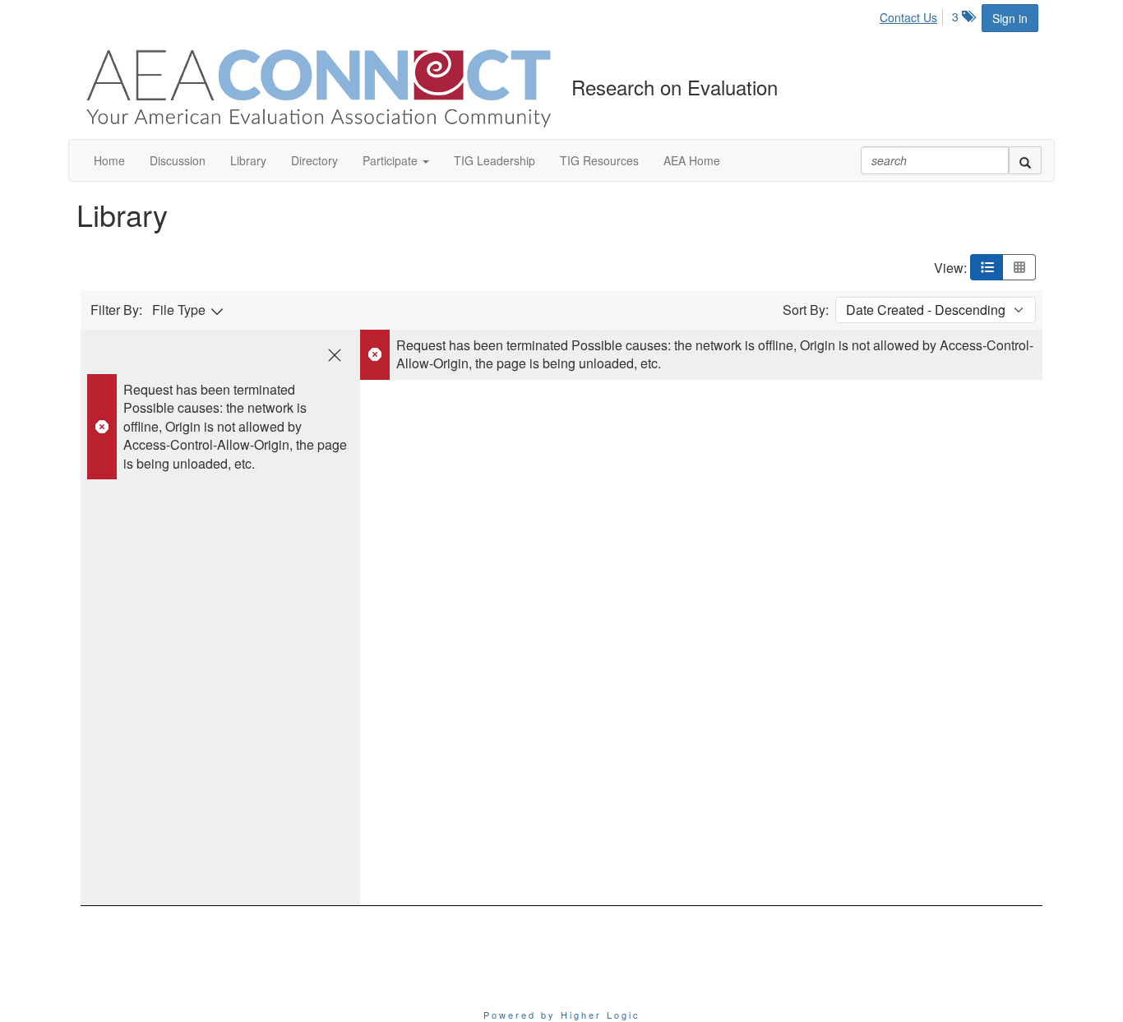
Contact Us (908, 17)
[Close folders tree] (334, 355)
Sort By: (806, 310)
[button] (395, 160)
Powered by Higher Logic (561, 1014)
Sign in (1010, 18)
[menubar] (913, 14)
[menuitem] (913, 14)
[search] (1025, 160)
